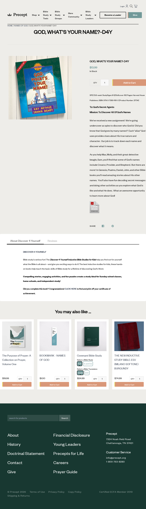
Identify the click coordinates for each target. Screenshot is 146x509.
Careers (60, 462)
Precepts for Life (68, 453)
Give (135, 14)
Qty (95, 82)
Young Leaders (67, 444)
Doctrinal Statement (26, 453)
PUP (79, 363)
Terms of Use (37, 491)
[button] (131, 6)
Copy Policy (74, 491)
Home (10, 25)
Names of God (21, 25)
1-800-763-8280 (115, 461)
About (13, 434)
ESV (87, 372)
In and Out (88, 363)
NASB (80, 372)
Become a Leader (113, 14)
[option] (40, 87)
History (14, 444)
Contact (14, 462)
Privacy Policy (56, 491)
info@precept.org (116, 457)
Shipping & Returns (18, 495)
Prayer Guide (65, 471)
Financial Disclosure (71, 434)
